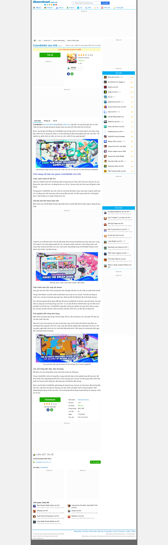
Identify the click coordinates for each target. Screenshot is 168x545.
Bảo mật (100, 531)
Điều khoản (93, 531)
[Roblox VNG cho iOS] (105, 141)
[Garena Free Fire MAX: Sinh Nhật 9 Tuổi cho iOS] (69, 506)
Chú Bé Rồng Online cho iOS (116, 117)
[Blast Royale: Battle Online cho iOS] (34, 506)
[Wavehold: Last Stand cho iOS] (105, 248)
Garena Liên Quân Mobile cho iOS (116, 156)
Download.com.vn (35, 41)
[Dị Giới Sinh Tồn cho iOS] (105, 236)
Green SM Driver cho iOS (116, 127)
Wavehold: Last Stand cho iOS (118, 247)
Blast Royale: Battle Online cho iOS (48, 505)
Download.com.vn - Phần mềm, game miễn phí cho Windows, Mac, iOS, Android (45, 3)
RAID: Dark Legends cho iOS (118, 253)
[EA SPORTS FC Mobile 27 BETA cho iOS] (105, 82)
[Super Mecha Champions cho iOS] (34, 516)
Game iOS (47, 40)
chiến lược (66, 124)
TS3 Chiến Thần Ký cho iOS (117, 259)
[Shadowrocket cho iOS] (105, 131)
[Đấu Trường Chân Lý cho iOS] (105, 230)
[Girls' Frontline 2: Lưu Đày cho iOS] (105, 218)
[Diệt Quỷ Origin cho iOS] (105, 224)
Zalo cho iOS (114, 112)
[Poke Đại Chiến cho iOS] (105, 161)
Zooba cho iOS (76, 510)
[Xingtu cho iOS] (105, 92)
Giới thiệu (85, 531)
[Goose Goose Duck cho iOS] (105, 106)
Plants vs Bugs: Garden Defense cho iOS (119, 266)
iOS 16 (111, 97)
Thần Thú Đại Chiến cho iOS (117, 171)
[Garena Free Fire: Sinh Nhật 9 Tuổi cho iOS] (105, 146)
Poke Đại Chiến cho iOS (117, 161)
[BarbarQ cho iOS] (34, 511)
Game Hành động (59, 40)
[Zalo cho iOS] (105, 111)
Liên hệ (115, 531)
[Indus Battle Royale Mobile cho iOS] (34, 522)
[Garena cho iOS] (105, 87)
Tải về (55, 121)
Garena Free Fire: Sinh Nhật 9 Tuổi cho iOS (117, 147)
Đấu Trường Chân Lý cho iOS (119, 229)
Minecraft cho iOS (115, 77)
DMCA (133, 531)
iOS (40, 40)
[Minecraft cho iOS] (105, 77)
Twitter (128, 531)
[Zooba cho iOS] (69, 511)
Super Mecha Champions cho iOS (48, 516)
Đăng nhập (77, 531)
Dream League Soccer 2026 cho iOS (117, 151)
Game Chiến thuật (73, 40)
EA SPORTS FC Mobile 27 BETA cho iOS (116, 82)
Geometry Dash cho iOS (116, 166)
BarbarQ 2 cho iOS (78, 516)
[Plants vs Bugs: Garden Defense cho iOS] (105, 266)
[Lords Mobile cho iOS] (105, 242)
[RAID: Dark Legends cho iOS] (105, 254)
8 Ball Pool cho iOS (116, 102)
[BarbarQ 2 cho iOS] (69, 516)
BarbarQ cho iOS (42, 510)
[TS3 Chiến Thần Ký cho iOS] (105, 260)
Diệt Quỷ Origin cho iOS (115, 223)
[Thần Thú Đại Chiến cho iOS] (105, 171)
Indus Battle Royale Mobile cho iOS (48, 521)
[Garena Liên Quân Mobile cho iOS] (105, 156)
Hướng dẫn (108, 531)
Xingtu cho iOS (114, 92)
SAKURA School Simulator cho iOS (116, 137)
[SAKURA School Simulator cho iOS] (105, 136)
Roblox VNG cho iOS (116, 141)
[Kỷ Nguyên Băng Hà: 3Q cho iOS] (105, 212)
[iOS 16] (105, 97)
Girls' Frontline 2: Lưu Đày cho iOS (120, 217)
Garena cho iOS (113, 87)
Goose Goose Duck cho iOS (117, 107)
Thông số (47, 121)
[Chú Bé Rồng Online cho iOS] (105, 116)
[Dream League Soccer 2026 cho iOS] (105, 151)
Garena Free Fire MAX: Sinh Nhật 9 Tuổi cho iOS (84, 506)
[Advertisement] (84, 26)
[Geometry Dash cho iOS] (105, 166)
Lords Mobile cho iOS (116, 241)
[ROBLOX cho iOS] (105, 121)
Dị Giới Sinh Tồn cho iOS (116, 235)
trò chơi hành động (50, 124)
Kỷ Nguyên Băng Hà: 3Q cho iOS (119, 211)
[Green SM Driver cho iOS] (105, 126)
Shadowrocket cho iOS (116, 131)
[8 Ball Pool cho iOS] (105, 102)
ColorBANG (44, 467)
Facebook (122, 531)
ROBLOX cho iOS (115, 121)
